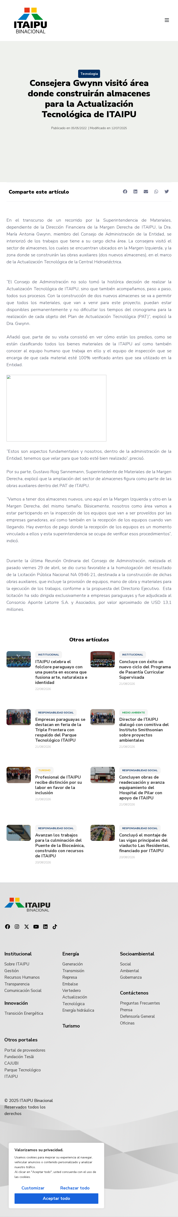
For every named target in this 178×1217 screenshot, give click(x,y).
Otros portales (21, 1040)
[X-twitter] (26, 927)
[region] (56, 1175)
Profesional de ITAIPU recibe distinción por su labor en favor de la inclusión (58, 785)
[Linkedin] (45, 927)
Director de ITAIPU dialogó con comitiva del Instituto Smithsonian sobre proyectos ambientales (144, 730)
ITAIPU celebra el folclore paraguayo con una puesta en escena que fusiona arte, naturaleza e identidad (61, 672)
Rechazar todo (75, 1188)
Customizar (32, 1188)
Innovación (16, 1003)
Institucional (48, 654)
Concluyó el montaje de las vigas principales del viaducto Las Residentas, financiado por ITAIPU (144, 843)
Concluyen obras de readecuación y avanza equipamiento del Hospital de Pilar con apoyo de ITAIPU (142, 788)
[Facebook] (8, 927)
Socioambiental (137, 954)
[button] (166, 20)
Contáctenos (134, 993)
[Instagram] (17, 927)
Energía (70, 954)
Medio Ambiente (133, 712)
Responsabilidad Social (56, 712)
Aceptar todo (56, 1198)
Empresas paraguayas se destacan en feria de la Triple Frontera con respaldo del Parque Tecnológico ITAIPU (60, 730)
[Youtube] (36, 927)
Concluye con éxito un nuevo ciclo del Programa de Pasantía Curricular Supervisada (145, 669)
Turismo (44, 770)
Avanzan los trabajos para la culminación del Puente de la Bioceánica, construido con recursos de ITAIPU (60, 846)
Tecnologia (89, 74)
